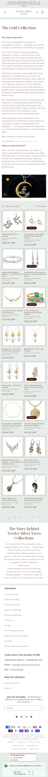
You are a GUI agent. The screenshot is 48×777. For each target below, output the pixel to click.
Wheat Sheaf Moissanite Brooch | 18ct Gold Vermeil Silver (33, 387)
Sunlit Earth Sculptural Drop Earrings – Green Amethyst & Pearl (35, 274)
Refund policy (22, 742)
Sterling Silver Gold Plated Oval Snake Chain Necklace (12, 424)
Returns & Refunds (12, 615)
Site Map (8, 641)
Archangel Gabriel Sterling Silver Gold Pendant (34, 424)
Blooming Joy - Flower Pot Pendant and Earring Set (11, 350)
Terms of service (18, 745)
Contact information (19, 749)
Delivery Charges (12, 600)
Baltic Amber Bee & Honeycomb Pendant (9, 499)
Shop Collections (11, 683)
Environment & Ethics (14, 631)
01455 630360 (16, 670)
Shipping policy (32, 745)
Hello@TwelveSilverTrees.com (26, 665)
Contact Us (9, 620)
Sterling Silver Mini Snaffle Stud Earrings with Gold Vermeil (34, 236)
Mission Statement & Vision (16, 636)
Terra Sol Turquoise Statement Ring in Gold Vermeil (33, 312)
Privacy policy (35, 742)
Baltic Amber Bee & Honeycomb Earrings (32, 461)
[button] (4, 12)
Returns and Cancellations (16, 646)
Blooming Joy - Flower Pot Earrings (11, 386)
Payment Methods (12, 610)
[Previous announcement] (4, 4)
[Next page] (39, 517)
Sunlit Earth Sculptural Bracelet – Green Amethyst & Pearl (12, 274)
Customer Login (11, 594)
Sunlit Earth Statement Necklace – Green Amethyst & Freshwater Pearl (13, 462)
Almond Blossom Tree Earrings (10, 235)
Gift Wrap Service (12, 605)
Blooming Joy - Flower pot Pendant (34, 350)
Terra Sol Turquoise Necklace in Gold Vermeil (12, 311)
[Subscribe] (40, 708)
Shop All (8, 688)
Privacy (7, 625)
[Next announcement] (43, 4)
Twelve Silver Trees (17, 735)
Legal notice (34, 749)
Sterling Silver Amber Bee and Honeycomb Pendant (33, 499)
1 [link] (8, 517)
